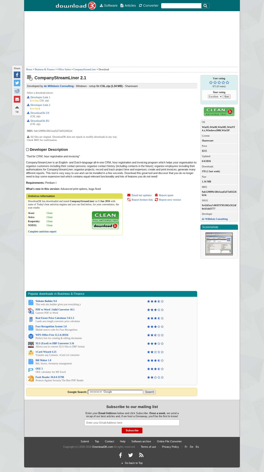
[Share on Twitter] (17, 83)
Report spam (166, 195)
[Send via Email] (17, 99)
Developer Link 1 (40, 97)
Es (197, 446)
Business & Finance (45, 69)
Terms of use (148, 446)
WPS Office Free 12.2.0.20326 (52, 335)
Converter (150, 5)
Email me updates (142, 195)
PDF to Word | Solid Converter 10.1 (55, 309)
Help (122, 441)
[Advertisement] (132, 39)
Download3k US (40, 112)
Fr (186, 446)
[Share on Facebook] (17, 75)
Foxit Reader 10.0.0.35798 (50, 377)
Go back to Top (134, 462)
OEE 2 (39, 368)
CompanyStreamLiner (84, 69)
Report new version (170, 199)
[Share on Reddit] (17, 91)
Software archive (141, 441)
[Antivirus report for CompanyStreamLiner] (105, 228)
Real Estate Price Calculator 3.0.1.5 (55, 318)
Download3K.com (102, 446)
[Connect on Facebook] (120, 456)
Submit (85, 441)
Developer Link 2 (40, 105)
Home (29, 69)
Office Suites (64, 69)
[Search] (205, 5)
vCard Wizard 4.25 (46, 351)
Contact (109, 441)
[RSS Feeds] (141, 456)
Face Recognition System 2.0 (51, 326)
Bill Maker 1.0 (43, 360)
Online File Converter (169, 441)
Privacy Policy (170, 446)
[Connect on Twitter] (130, 456)
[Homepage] (76, 5)
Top (97, 441)
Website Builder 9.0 (46, 301)
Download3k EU (40, 120)
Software (111, 5)
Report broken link (142, 199)
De (191, 446)
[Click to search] (206, 6)
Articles (130, 5)
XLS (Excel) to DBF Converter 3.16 (55, 343)
